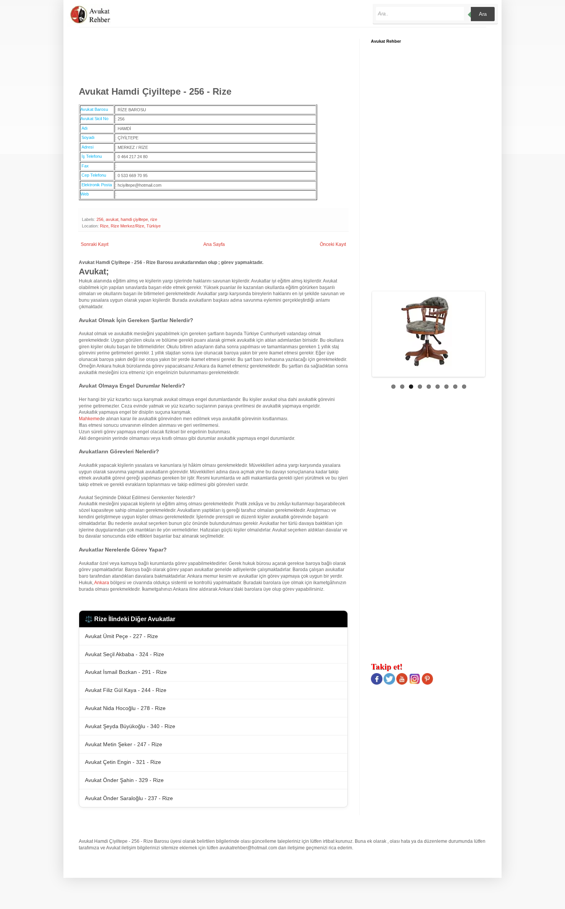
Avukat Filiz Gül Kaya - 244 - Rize (125, 690)
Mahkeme (89, 418)
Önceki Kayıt (333, 244)
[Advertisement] (219, 56)
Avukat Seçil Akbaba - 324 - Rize (124, 654)
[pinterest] (427, 683)
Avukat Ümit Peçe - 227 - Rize (121, 636)
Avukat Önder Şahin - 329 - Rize (124, 780)
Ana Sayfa (214, 244)
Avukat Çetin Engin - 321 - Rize (123, 762)
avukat (112, 219)
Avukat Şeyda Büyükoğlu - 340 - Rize (130, 726)
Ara (483, 14)
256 (99, 219)
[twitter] (389, 683)
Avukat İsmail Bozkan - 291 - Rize (126, 672)
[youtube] (402, 683)
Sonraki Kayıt (94, 244)
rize (153, 219)
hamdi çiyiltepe (134, 219)
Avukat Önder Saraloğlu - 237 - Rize (129, 798)
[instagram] (414, 683)
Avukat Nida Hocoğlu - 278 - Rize (125, 708)
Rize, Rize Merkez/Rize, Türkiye (130, 226)
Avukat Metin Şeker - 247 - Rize (123, 744)
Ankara (101, 582)
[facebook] (376, 683)
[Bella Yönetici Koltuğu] (377, 331)
